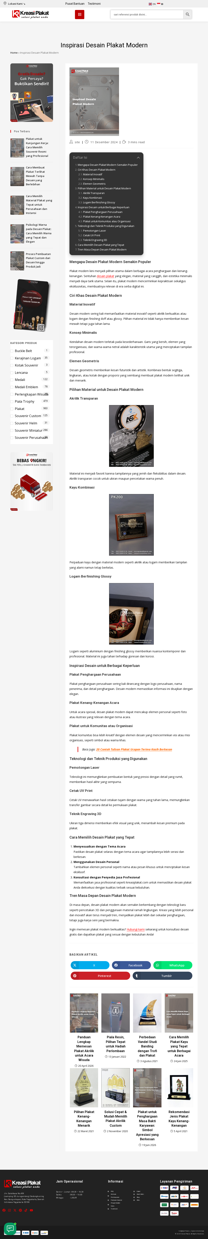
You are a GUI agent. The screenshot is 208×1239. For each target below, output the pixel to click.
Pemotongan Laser (94, 230)
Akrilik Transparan (94, 193)
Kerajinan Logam (28, 358)
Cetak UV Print (91, 235)
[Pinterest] (20, 1210)
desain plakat (105, 276)
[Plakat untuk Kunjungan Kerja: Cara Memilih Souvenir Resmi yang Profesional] (17, 147)
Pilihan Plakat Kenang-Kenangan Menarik (84, 1118)
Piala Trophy (24, 401)
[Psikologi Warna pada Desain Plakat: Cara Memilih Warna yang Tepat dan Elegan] (17, 233)
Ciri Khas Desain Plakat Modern (96, 169)
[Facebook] (3, 1210)
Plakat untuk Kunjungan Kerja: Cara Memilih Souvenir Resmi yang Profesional (37, 147)
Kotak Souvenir (26, 365)
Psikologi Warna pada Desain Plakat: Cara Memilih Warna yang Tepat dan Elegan (39, 233)
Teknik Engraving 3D (95, 240)
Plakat (19, 408)
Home (14, 52)
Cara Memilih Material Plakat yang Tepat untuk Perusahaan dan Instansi (39, 204)
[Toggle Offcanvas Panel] (79, 14)
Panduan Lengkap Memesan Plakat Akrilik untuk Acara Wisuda (84, 1048)
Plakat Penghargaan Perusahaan (102, 212)
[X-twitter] (14, 1210)
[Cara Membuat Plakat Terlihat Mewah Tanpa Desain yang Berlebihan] (17, 176)
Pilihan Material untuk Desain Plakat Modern (104, 188)
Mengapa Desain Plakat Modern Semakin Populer (108, 164)
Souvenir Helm (26, 423)
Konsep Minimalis (93, 179)
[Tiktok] (25, 1210)
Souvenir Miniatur (28, 430)
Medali (20, 379)
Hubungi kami (136, 929)
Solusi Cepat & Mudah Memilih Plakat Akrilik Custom (115, 1118)
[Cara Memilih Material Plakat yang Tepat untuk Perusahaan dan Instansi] (17, 205)
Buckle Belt (23, 351)
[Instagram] (9, 1210)
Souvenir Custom (28, 416)
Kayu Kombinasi (92, 197)
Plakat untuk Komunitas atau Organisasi (107, 221)
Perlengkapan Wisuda (31, 394)
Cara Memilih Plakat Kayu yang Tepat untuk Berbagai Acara (179, 1046)
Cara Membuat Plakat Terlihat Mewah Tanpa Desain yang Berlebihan (35, 176)
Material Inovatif (92, 174)
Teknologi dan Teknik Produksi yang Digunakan (106, 226)
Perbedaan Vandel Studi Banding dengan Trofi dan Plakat (147, 1046)
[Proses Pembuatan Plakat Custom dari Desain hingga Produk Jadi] (17, 260)
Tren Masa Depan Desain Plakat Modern (102, 249)
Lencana (21, 372)
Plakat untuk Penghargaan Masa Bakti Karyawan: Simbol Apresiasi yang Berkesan (147, 1125)
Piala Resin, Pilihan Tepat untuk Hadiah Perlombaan (116, 1044)
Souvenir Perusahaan (31, 437)
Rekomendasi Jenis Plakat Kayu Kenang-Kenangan (179, 1118)
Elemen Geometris (94, 183)
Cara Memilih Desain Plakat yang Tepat (101, 244)
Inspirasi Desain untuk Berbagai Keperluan (103, 207)
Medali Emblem (26, 387)
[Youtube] (31, 1210)
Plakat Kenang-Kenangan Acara (101, 216)
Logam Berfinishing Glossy (99, 202)
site (77, 142)
